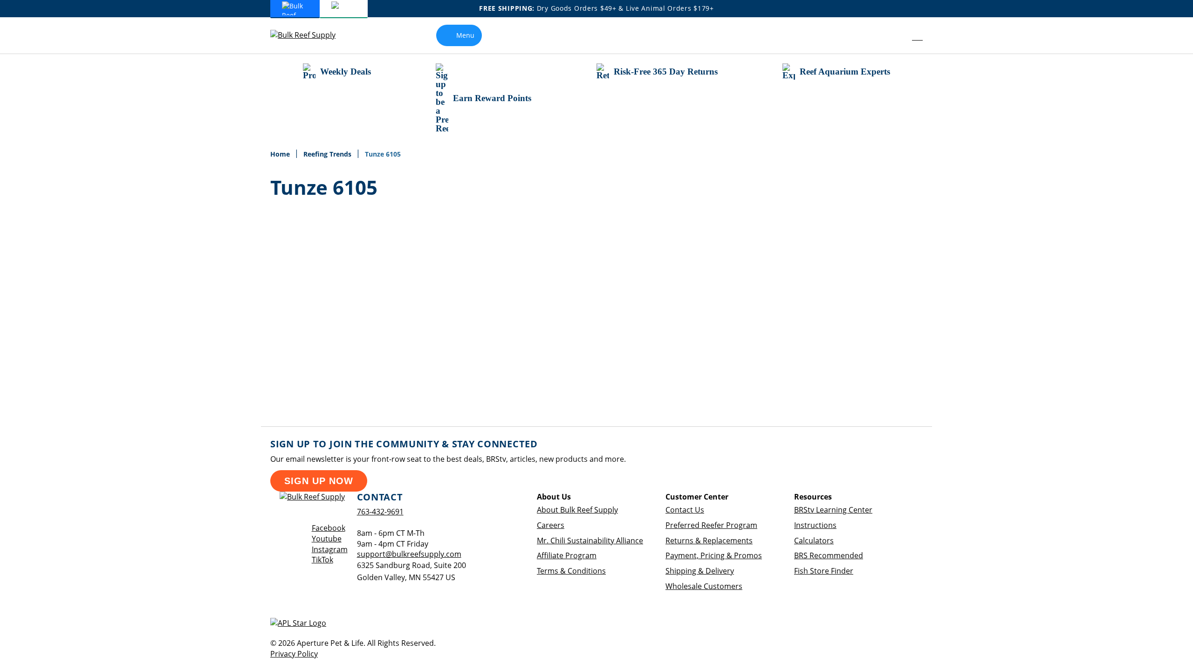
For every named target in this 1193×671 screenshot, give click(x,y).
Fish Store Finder (823, 571)
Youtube (327, 539)
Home (281, 154)
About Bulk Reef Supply (577, 510)
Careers (550, 525)
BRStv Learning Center (833, 510)
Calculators (814, 540)
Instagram (330, 549)
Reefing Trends (328, 154)
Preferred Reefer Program (711, 525)
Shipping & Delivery (699, 571)
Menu (465, 35)
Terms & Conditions (571, 571)
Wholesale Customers (703, 586)
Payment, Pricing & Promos (713, 555)
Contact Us (684, 510)
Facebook (328, 528)
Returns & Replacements (709, 540)
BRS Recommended (828, 555)
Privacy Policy (294, 654)
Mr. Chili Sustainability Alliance (590, 540)
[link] (896, 35)
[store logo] (310, 35)
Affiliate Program (566, 555)
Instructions (815, 525)
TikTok (322, 560)
